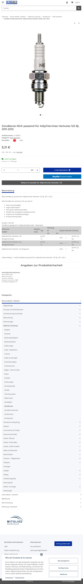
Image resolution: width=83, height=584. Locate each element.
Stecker (7, 390)
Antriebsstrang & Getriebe (12, 314)
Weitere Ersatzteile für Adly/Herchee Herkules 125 (41, 183)
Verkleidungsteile (9, 479)
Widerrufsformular (11, 554)
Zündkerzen (8, 406)
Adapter (7, 330)
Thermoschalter (10, 394)
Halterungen (8, 346)
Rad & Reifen (8, 454)
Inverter (7, 354)
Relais (6, 374)
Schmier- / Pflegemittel (11, 458)
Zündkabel (8, 402)
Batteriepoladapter (11, 338)
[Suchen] (78, 8)
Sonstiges (6, 466)
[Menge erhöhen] (37, 170)
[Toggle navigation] (3, 1)
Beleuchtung (8, 318)
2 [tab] (42, 115)
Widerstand (8, 398)
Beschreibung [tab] (8, 191)
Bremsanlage (8, 322)
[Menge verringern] (4, 170)
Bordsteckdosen (10, 342)
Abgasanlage (8, 306)
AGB (5, 546)
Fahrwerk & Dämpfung (11, 422)
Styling (5, 475)
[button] (67, 2)
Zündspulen (8, 418)
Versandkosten (35, 546)
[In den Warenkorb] (3, 29)
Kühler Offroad (8, 438)
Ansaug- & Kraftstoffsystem (13, 310)
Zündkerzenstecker (11, 410)
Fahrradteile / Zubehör (10, 495)
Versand (19, 152)
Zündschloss (8, 414)
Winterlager (7, 491)
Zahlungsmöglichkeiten (38, 550)
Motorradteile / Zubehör (11, 301)
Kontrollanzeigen (10, 362)
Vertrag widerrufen (63, 544)
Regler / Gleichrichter (12, 370)
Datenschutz (19, 577)
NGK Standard (15, 138)
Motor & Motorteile (10, 450)
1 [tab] (40, 115)
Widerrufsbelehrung (11, 550)
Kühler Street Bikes (10, 442)
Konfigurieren (63, 568)
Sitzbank (6, 462)
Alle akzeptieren (63, 561)
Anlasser (7, 334)
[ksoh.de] (15, 2)
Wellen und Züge (9, 487)
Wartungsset (8, 483)
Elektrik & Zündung (10, 326)
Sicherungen (9, 382)
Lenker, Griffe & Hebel (11, 446)
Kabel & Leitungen (11, 358)
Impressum (9, 577)
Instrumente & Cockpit (11, 430)
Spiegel (6, 470)
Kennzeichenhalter (10, 434)
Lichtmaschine (9, 366)
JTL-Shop (71, 581)
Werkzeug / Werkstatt (9, 507)
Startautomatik (9, 386)
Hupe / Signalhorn (11, 350)
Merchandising (7, 503)
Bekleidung (6, 499)
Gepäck (6, 426)
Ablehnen (63, 574)
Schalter (7, 378)
